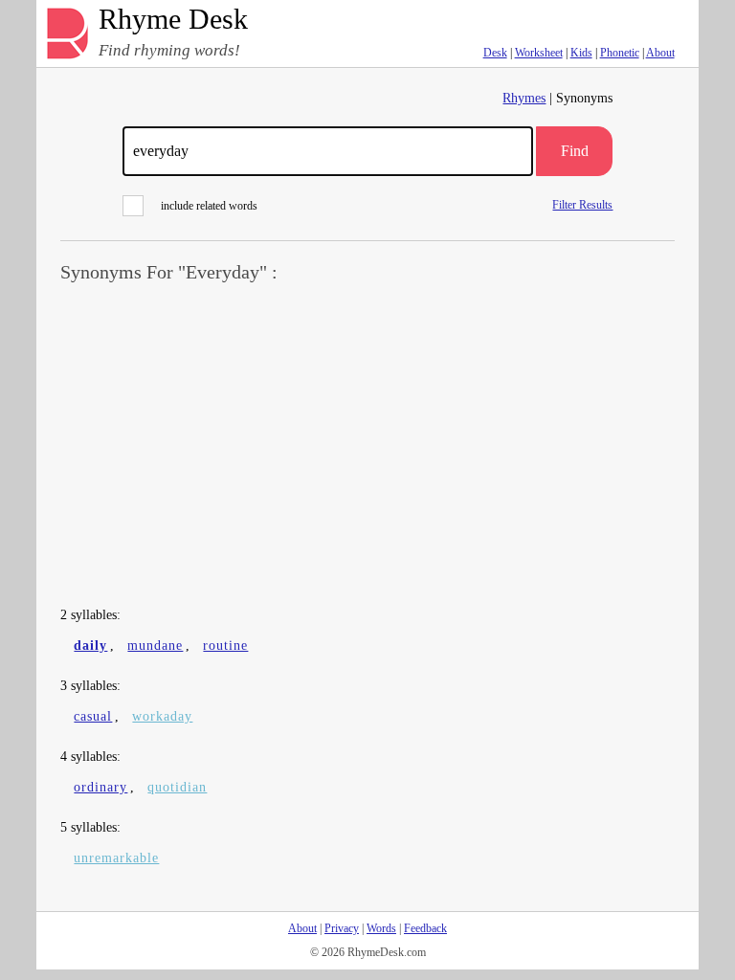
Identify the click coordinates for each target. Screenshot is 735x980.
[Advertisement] (368, 446)
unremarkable (116, 858)
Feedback (425, 928)
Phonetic (619, 52)
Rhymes (524, 98)
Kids (581, 52)
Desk (495, 52)
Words (381, 928)
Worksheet (539, 52)
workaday (162, 716)
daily (90, 645)
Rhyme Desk (173, 19)
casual (93, 716)
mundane (155, 645)
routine (225, 645)
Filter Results (582, 204)
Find (575, 151)
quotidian (177, 787)
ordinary (100, 787)
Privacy (341, 928)
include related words (209, 205)
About (660, 52)
